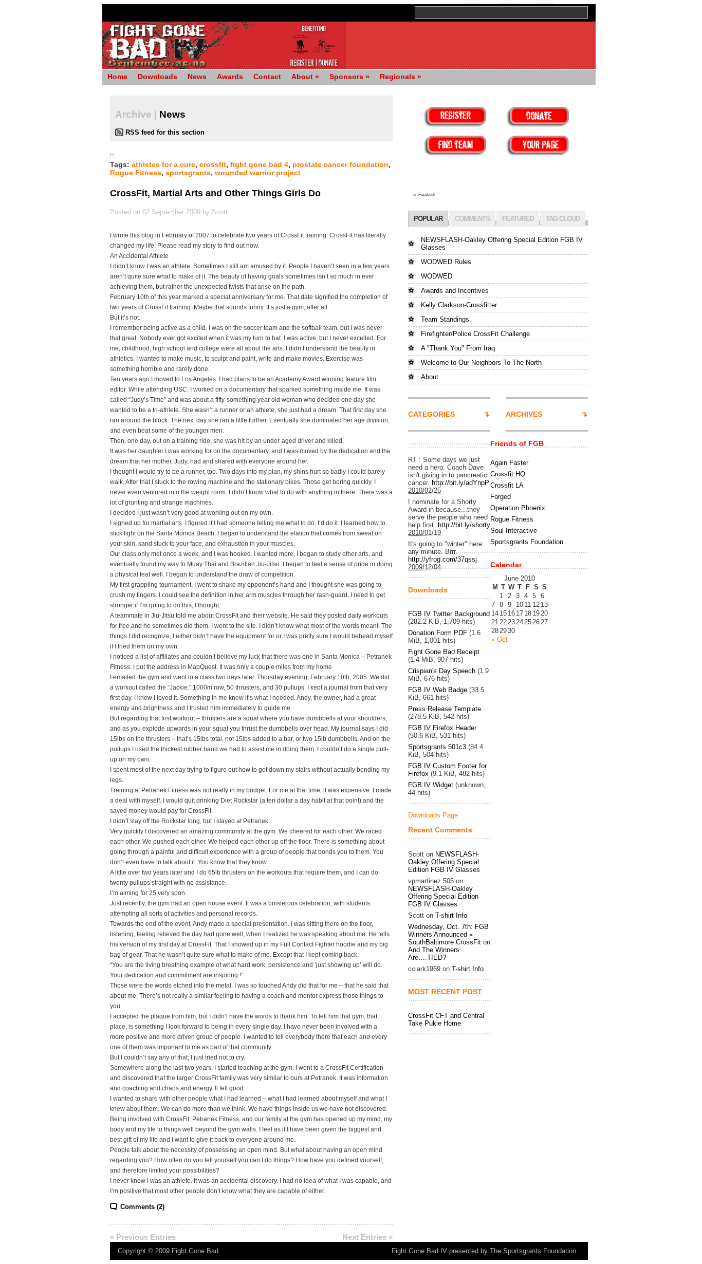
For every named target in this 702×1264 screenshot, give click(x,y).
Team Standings (445, 319)
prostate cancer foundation (340, 164)
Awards (230, 76)
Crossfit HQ (507, 474)
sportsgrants (188, 173)
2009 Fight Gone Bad (186, 1251)
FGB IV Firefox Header (442, 728)
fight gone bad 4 (259, 164)
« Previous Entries (143, 1237)
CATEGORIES (431, 414)
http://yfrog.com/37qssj (442, 559)
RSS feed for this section (165, 132)
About (305, 76)
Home (117, 76)
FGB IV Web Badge (437, 690)
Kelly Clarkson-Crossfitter (459, 305)
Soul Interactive (513, 530)
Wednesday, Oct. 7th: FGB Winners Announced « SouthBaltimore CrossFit (448, 934)
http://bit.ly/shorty (464, 525)
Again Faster (509, 463)
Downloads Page (433, 815)
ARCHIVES (524, 414)
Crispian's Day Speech (441, 671)
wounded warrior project (258, 173)
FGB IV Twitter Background (449, 614)
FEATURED (517, 218)
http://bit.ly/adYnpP (460, 483)
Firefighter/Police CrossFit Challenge (475, 334)
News (197, 76)
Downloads (157, 76)
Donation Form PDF (437, 633)
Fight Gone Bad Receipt (443, 652)
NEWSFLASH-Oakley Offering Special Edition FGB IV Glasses (444, 861)
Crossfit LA (507, 485)
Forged (500, 496)
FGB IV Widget (430, 785)
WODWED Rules (446, 262)
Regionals (400, 76)
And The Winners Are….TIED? (433, 953)
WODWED (436, 276)
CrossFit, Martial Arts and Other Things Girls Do (215, 193)
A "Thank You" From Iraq (458, 348)
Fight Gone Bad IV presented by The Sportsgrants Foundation (484, 1251)
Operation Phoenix (517, 508)
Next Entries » (367, 1237)
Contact (267, 76)
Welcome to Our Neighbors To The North (481, 362)
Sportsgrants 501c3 (437, 747)
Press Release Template (444, 709)
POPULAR (428, 218)
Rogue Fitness (135, 173)
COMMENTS (472, 218)
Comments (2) (142, 1207)
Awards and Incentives (455, 290)
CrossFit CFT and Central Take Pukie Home (446, 1019)
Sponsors (349, 76)
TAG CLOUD (563, 218)
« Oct (499, 639)
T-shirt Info (451, 915)
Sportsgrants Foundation (526, 542)
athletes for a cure (163, 164)
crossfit (212, 164)
